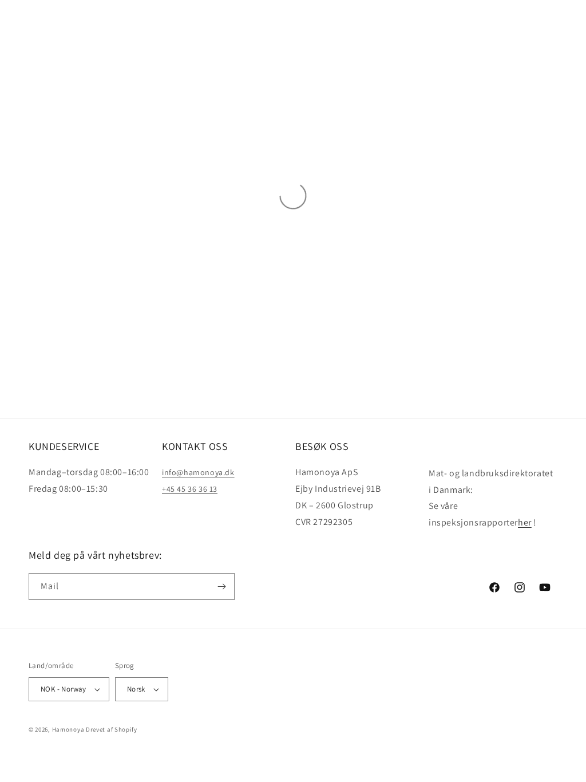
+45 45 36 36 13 (189, 489)
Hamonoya (68, 729)
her (525, 522)
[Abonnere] (221, 586)
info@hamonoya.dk (198, 472)
